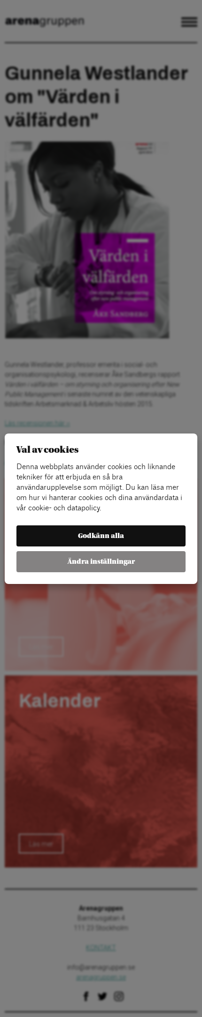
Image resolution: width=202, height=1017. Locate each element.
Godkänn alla (101, 536)
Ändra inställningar (101, 562)
